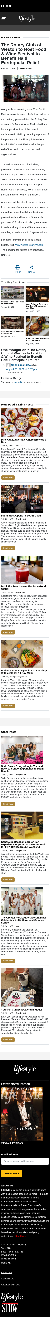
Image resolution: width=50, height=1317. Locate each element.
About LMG (6, 1272)
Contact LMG (7, 1278)
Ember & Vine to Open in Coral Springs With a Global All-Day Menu (24, 671)
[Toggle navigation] (3, 18)
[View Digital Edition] (22, 1114)
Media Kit (5, 1262)
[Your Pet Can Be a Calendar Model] (22, 988)
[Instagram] (6, 6)
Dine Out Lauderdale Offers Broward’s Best (23, 441)
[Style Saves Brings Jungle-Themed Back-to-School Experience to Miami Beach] (22, 750)
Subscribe (11, 1173)
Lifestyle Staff (25, 68)
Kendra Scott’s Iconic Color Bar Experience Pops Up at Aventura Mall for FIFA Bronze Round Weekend (23, 844)
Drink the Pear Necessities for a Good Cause (23, 587)
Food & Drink (11, 37)
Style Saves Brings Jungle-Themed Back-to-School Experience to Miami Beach (22, 769)
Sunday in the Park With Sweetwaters (12, 303)
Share (31, 272)
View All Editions (12, 1143)
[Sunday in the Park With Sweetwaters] (12, 293)
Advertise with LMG (10, 1284)
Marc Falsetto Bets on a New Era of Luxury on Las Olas (37, 306)
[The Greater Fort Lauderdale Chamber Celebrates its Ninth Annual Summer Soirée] (22, 901)
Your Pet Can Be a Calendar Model (21, 1009)
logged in (18, 382)
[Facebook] (2, 6)
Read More (8, 477)
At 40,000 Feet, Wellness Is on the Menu (37, 339)
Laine (17, 926)
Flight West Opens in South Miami (21, 515)
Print (18, 272)
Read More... (21, 1236)
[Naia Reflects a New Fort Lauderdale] (12, 323)
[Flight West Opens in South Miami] (22, 499)
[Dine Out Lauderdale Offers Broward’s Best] (22, 423)
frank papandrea (21, 365)
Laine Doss (19, 446)
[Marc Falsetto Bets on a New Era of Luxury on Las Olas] (37, 294)
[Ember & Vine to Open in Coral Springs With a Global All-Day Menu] (22, 654)
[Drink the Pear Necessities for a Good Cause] (22, 570)
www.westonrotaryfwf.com (29, 245)
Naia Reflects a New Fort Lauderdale (12, 332)
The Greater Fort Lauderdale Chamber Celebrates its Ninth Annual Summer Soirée (23, 920)
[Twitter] (10, 6)
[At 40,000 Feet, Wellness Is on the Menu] (37, 326)
